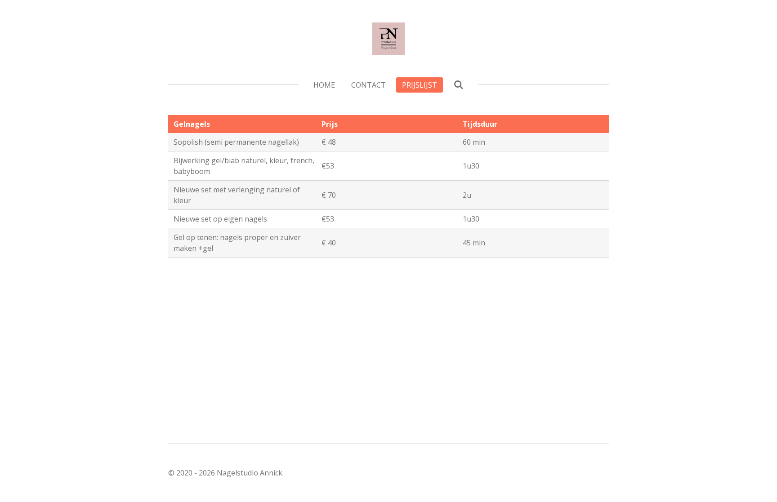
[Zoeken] (458, 84)
